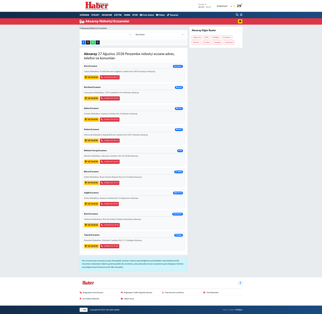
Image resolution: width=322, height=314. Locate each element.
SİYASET (95, 15)
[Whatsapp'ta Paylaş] (93, 42)
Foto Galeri (148, 15)
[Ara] (237, 15)
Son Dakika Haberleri (90, 299)
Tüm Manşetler (212, 293)
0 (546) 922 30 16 (111, 225)
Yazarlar (174, 15)
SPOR (135, 15)
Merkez (196, 42)
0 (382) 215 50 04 (111, 98)
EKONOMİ (107, 15)
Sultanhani (229, 42)
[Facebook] (240, 283)
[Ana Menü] (241, 15)
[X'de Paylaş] (88, 42)
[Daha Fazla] (98, 42)
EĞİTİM (118, 15)
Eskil (206, 37)
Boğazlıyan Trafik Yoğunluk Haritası (138, 293)
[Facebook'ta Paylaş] (83, 42)
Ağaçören (197, 37)
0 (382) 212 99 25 (111, 140)
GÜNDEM (84, 15)
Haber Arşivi (129, 299)
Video (162, 15)
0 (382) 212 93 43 (111, 119)
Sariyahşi (217, 42)
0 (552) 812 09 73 (111, 77)
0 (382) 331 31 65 (111, 204)
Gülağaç (215, 37)
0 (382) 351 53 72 (111, 183)
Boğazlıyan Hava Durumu (93, 293)
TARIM (127, 15)
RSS (84, 310)
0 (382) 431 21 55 (111, 246)
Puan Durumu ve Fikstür (174, 293)
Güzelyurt (227, 37)
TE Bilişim (238, 310)
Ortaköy (206, 42)
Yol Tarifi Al (93, 77)
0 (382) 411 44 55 (111, 162)
